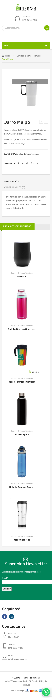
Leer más (17, 250)
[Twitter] (23, 163)
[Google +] (32, 163)
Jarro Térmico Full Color (21, 381)
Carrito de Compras (32, 678)
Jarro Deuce (46, 122)
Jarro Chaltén (41, 122)
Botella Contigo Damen (21, 487)
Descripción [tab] (11, 181)
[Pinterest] (27, 163)
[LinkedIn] (37, 163)
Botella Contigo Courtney (22, 329)
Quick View (26, 250)
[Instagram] (11, 616)
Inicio (7, 56)
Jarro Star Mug (21, 539)
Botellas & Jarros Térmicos (29, 56)
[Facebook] (18, 163)
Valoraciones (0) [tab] (14, 187)
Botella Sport (22, 434)
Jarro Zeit (21, 276)
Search (46, 28)
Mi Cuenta (16, 678)
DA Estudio (33, 681)
